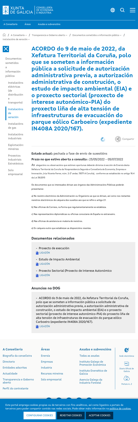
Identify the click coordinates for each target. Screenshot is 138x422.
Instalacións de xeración (15, 39)
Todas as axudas (89, 356)
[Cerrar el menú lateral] (6, 49)
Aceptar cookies (99, 415)
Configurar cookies (39, 415)
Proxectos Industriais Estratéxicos (15, 159)
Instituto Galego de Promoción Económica (92, 363)
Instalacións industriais (15, 136)
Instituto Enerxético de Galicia (93, 372)
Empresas (47, 362)
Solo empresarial (15, 172)
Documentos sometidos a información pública (96, 35)
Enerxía (45, 356)
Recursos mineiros (52, 374)
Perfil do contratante (15, 388)
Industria (46, 368)
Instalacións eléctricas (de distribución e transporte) (15, 93)
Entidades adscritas (15, 368)
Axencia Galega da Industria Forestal (90, 381)
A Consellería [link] (10, 24)
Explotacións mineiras (15, 147)
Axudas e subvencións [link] (49, 24)
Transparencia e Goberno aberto (49, 35)
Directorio (9, 362)
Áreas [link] (28, 24)
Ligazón (45, 253)
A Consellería (18, 35)
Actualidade (10, 374)
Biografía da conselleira (17, 356)
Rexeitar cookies (71, 415)
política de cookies (120, 408)
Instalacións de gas (15, 126)
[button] (132, 10)
